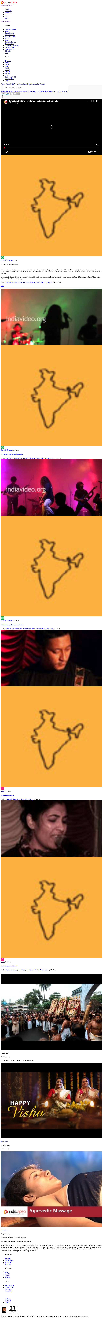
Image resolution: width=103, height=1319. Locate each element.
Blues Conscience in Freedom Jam (9, 966)
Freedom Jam (10, 282)
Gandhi (7, 1274)
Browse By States (6, 5)
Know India (23, 84)
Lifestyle (7, 71)
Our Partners (41, 84)
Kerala (7, 9)
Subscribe (8, 1262)
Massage (7, 73)
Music (7, 31)
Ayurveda (8, 61)
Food (6, 66)
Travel (7, 75)
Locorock (9, 799)
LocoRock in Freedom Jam (7, 795)
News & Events (10, 35)
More (6, 18)
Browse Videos (6, 21)
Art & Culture (9, 44)
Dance (7, 64)
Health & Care (9, 47)
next (2, 286)
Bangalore (49, 282)
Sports (7, 40)
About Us (33, 84)
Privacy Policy (9, 1285)
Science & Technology (12, 45)
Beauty (7, 62)
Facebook (8, 1301)
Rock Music (27, 282)
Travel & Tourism (10, 29)
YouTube (8, 1299)
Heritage (7, 70)
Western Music (40, 282)
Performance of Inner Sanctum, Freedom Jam (12, 454)
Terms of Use (9, 1287)
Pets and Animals (10, 36)
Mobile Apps (9, 1260)
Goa (6, 14)
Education (8, 51)
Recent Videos (5, 84)
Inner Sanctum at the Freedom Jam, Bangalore (12, 624)
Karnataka (8, 12)
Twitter (7, 1302)
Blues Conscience (11, 970)
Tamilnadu (8, 11)
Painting (7, 1277)
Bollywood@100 (10, 77)
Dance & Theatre (10, 42)
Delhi (6, 16)
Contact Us (8, 1291)
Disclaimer (8, 1289)
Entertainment (9, 33)
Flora (6, 38)
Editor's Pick (14, 84)
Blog (28, 84)
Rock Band (18, 282)
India (33, 282)
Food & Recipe (10, 49)
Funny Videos (9, 79)
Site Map (8, 1264)
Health (7, 68)
